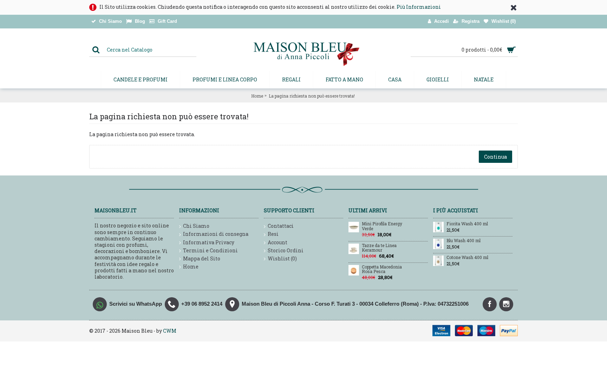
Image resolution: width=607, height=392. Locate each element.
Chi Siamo (196, 225)
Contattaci (281, 225)
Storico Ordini (286, 250)
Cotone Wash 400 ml (467, 257)
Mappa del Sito (201, 258)
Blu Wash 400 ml (463, 240)
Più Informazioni (419, 7)
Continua (495, 156)
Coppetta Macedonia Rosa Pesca (382, 269)
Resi (273, 234)
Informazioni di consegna (215, 234)
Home (257, 96)
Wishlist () (282, 258)
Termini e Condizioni (210, 250)
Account (277, 242)
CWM (169, 330)
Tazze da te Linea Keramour (379, 248)
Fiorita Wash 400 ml (467, 223)
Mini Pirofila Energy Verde (382, 226)
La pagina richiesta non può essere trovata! (312, 96)
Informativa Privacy (208, 242)
